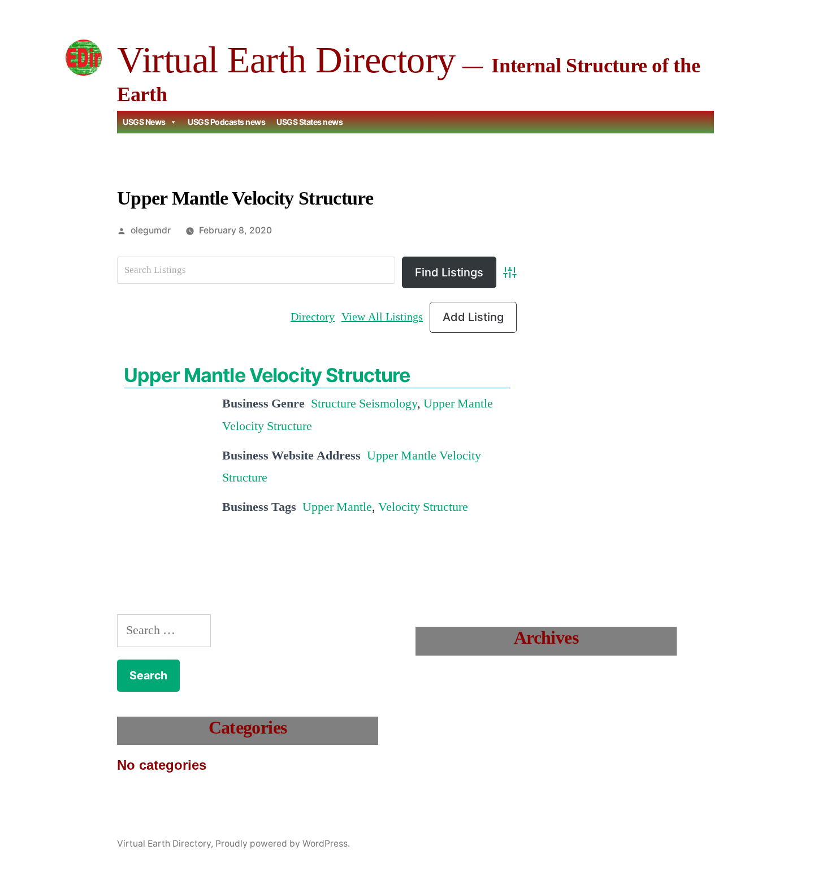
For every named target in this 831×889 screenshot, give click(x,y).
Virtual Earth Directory (286, 59)
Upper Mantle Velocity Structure (267, 375)
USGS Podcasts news (226, 122)
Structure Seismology (364, 403)
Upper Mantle (337, 507)
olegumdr (151, 230)
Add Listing (473, 317)
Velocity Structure (423, 507)
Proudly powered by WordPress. (282, 843)
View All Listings (382, 317)
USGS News (144, 122)
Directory (313, 317)
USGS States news (309, 122)
